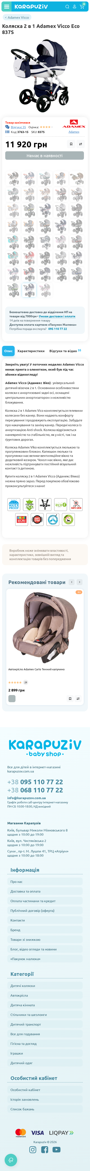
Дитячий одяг (21, 1063)
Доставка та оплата (25, 891)
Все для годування (25, 1034)
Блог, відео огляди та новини (33, 949)
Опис (8, 351)
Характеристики (31, 351)
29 (25, 682)
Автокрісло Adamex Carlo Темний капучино (36, 669)
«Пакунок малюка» (25, 959)
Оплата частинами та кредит (32, 901)
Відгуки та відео (65, 350)
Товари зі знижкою (25, 939)
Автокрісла (19, 995)
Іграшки (16, 1053)
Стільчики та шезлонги (28, 1014)
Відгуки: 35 (18, 127)
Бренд (15, 930)
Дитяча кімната (22, 1005)
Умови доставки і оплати (57, 316)
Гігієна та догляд (23, 1043)
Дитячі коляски (22, 985)
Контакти (17, 920)
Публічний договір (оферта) (32, 910)
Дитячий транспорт (25, 1024)
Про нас (16, 881)
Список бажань (22, 1109)
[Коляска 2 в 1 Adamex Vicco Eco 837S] (40, 76)
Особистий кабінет (25, 1089)
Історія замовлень (24, 1099)
